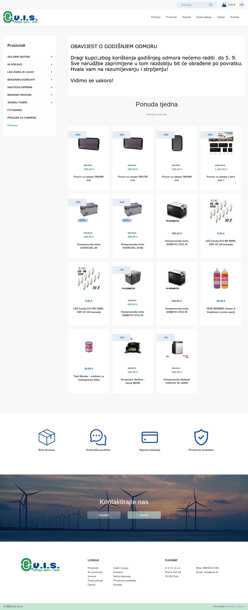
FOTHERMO (14, 110)
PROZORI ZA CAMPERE (21, 117)
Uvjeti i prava (120, 567)
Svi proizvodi (95, 572)
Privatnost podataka (124, 580)
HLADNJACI (14, 64)
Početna (155, 17)
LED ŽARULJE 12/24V (20, 72)
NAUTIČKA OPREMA (19, 87)
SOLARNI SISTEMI (18, 56)
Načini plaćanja (122, 576)
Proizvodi (171, 17)
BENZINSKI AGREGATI (21, 79)
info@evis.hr (211, 572)
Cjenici (221, 17)
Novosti (186, 17)
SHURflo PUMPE (17, 102)
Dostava (118, 572)
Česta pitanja (204, 17)
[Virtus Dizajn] (229, 606)
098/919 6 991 (211, 567)
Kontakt (234, 17)
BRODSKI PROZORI (19, 94)
